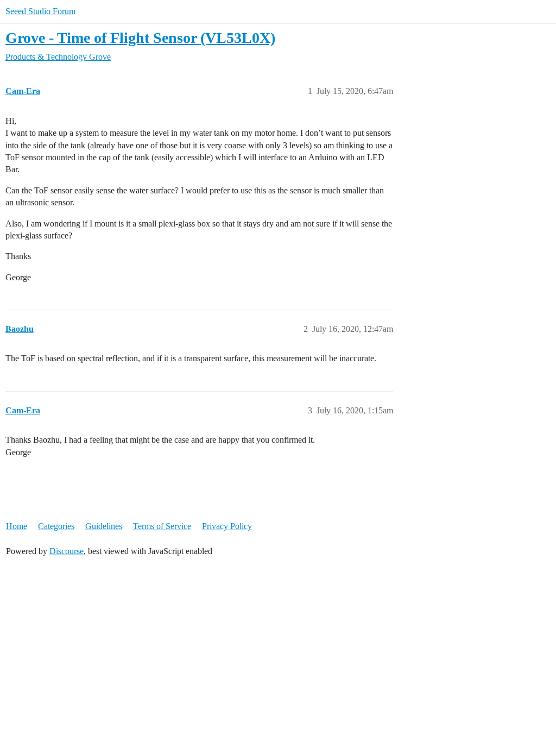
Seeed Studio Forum (40, 11)
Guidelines (103, 526)
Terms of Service (162, 526)
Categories (56, 526)
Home (16, 526)
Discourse (66, 551)
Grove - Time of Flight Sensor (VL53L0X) (140, 37)
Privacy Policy (227, 526)
